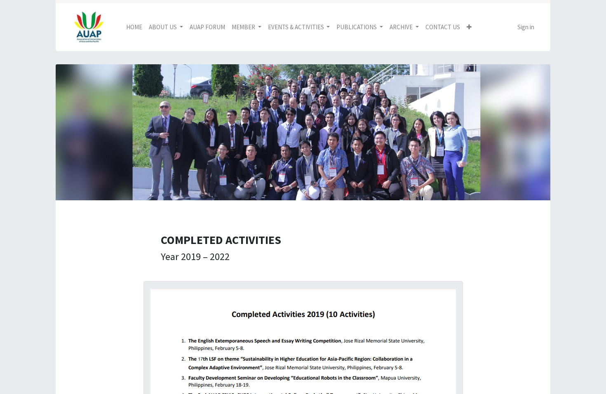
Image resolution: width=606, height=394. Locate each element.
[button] (469, 27)
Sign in (525, 27)
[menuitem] (134, 27)
